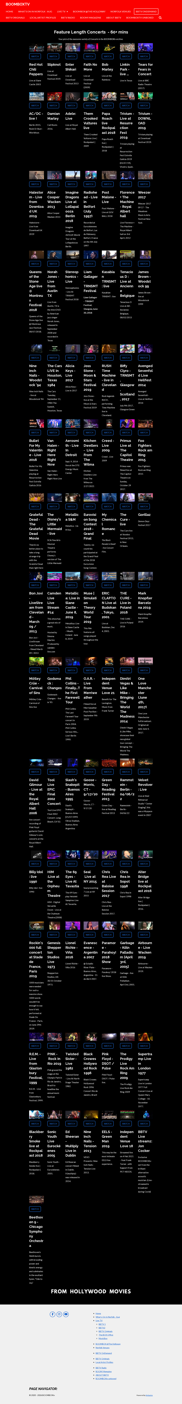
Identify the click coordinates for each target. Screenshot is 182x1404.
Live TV (99, 1320)
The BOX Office (106, 1335)
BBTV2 (102, 1327)
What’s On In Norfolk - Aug (108, 1317)
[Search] (160, 18)
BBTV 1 (102, 1324)
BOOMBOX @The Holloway (108, 1344)
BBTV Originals (105, 1331)
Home (98, 1313)
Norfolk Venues (102, 1347)
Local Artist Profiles (104, 1362)
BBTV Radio (101, 1368)
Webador (149, 1395)
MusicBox (103, 1338)
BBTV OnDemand (104, 1353)
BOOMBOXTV (18, 4)
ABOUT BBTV (102, 1375)
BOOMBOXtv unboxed (106, 1378)
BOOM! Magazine (104, 1371)
